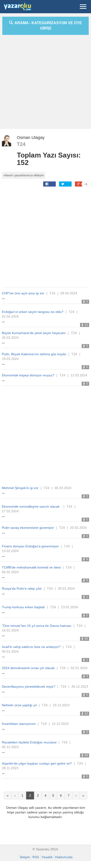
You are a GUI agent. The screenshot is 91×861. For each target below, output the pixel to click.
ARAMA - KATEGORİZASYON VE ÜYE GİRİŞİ (47, 25)
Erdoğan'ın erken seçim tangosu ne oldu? (32, 312)
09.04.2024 (68, 293)
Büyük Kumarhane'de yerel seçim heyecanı (34, 333)
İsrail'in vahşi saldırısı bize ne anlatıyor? (31, 647)
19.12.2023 (61, 705)
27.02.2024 (10, 511)
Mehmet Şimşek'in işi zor (20, 488)
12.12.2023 (60, 724)
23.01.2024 (69, 607)
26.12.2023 (79, 686)
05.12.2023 (10, 747)
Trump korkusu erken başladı (23, 607)
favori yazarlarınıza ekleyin (24, 175)
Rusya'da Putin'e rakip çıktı (22, 588)
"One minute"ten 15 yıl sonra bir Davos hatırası (36, 626)
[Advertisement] (45, 83)
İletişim (25, 857)
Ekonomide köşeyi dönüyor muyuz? (28, 375)
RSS (35, 857)
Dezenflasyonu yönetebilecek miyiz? (28, 686)
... (3, 298)
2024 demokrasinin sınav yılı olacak (28, 668)
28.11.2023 (10, 768)
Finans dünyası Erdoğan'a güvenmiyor (30, 546)
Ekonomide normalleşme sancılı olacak (31, 506)
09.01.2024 (10, 651)
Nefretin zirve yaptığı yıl (19, 705)
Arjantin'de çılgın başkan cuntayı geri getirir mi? (37, 763)
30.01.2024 (66, 588)
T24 (21, 144)
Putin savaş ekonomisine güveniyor (28, 527)
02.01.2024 (79, 668)
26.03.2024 (10, 337)
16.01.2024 (10, 630)
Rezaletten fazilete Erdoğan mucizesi (29, 742)
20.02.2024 (78, 527)
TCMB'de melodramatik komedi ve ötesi (31, 567)
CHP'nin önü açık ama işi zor (23, 293)
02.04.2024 (10, 316)
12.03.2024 (78, 375)
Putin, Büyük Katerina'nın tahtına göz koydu (34, 354)
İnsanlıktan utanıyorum (19, 724)
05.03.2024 (63, 488)
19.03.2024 (10, 359)
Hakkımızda (64, 857)
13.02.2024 (10, 551)
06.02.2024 (10, 572)
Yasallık (47, 857)
